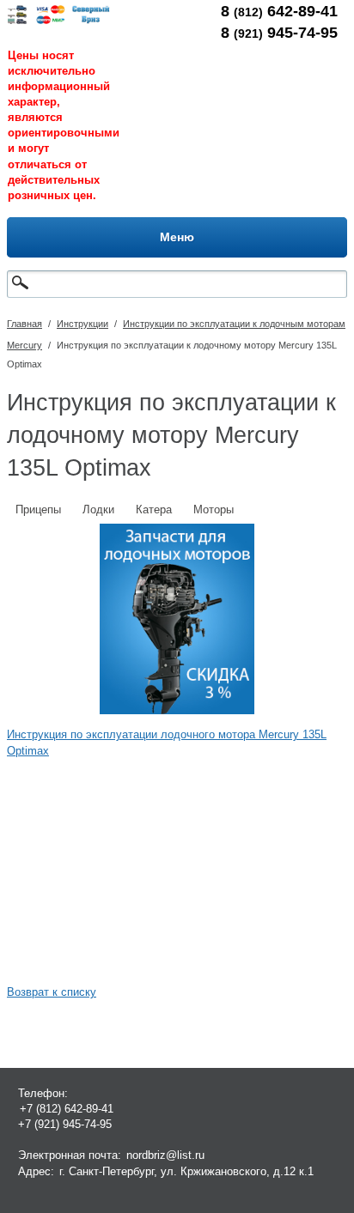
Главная (24, 323)
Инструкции (82, 323)
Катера (154, 509)
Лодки (98, 509)
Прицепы (38, 509)
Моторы (213, 509)
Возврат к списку (51, 992)
